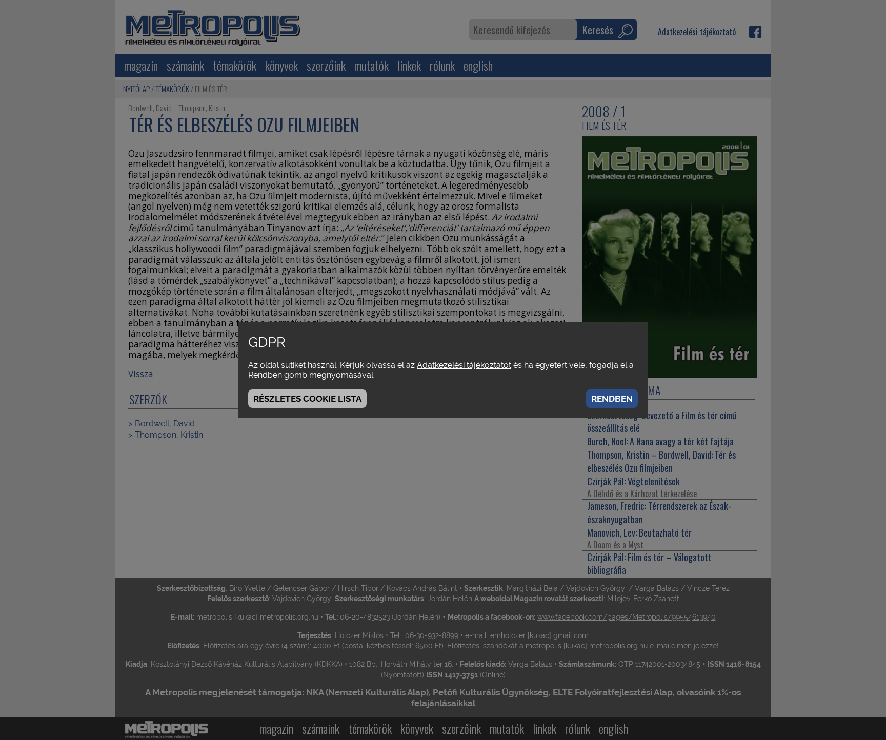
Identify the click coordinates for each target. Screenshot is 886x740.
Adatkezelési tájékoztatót (464, 365)
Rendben (612, 399)
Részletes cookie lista (307, 399)
